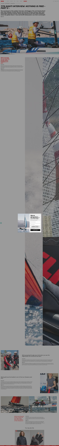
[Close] (40, 214)
